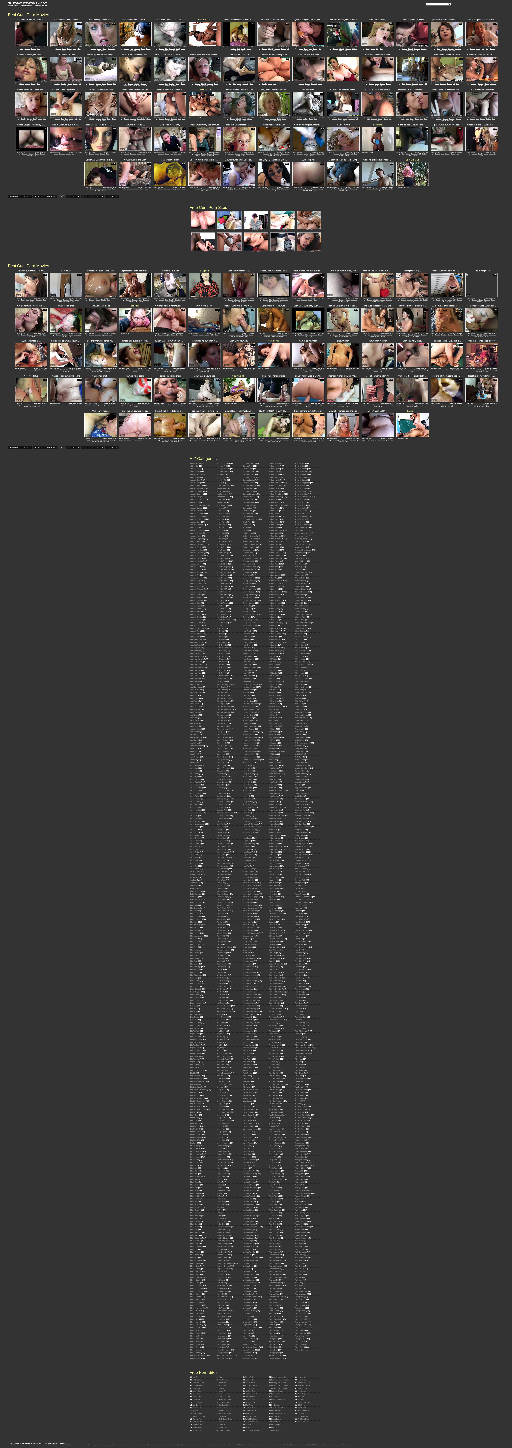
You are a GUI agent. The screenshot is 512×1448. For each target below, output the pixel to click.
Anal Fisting (194, 701)
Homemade (133, 50)
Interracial (237, 50)
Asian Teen (194, 863)
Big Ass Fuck (194, 1048)
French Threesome (223, 1350)
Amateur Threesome (197, 628)
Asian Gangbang (196, 807)
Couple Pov (221, 877)
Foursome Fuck (222, 1314)
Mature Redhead (275, 592)
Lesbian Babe (248, 1176)
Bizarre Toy (194, 1162)
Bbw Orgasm (195, 944)
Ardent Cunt (203, 252)
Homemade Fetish (249, 743)
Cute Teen (220, 972)
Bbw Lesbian (195, 930)
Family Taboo (221, 1174)
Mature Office (274, 572)
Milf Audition (273, 659)
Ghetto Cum (247, 525)
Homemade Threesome (251, 760)
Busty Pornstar (222, 667)
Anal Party (194, 718)
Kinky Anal (246, 1062)
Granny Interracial (249, 595)
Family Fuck (221, 1171)
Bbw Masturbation (196, 936)
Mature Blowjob (274, 483)
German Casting (249, 480)
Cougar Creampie (223, 852)
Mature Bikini (274, 477)
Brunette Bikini (222, 558)
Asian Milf (193, 830)
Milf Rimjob (273, 723)
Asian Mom (194, 832)
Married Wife (247, 1336)
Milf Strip (272, 740)
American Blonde (196, 656)
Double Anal (221, 1065)
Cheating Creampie (224, 701)
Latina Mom (247, 1135)
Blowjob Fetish (195, 1358)
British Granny (222, 522)
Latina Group (247, 1121)
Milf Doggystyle (274, 681)
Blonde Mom (194, 1322)
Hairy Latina (247, 662)
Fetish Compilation (223, 1246)
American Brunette (197, 659)
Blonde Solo (194, 1339)
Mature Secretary (275, 600)
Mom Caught (273, 771)
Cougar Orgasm (222, 858)
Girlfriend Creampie (250, 539)
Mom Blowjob (274, 765)
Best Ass (193, 1009)
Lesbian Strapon (249, 1286)
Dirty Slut (220, 1048)
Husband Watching (250, 874)
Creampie (245, 84)
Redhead (141, 370)
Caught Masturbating (224, 684)
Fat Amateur (221, 1176)
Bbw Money (194, 942)
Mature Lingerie (275, 556)
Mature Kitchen (274, 547)
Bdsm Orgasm (195, 983)
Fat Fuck (220, 1196)
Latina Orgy (247, 1140)
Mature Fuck (273, 528)
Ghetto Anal (247, 522)
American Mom (195, 673)
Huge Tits (246, 863)
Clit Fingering (221, 793)
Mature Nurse (274, 567)
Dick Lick (220, 1014)
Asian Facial (194, 796)
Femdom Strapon (223, 1244)
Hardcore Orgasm (249, 712)
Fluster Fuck (256, 252)
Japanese (306, 50)
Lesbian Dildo (248, 1193)
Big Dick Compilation (197, 1101)
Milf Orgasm (273, 709)
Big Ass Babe (195, 1034)
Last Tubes (283, 252)
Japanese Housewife (250, 997)
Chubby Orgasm (222, 757)
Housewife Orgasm (250, 830)
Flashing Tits (221, 1302)
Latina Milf (246, 1132)
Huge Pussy (247, 860)
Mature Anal (247, 1353)
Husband (492, 49)
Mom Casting (274, 768)
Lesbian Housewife (250, 1216)
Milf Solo (272, 729)
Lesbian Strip (247, 1288)
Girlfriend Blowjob (249, 536)
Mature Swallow (275, 631)
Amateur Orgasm (196, 578)
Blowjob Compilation (197, 1355)
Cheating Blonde (223, 695)
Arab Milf (193, 760)
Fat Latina (220, 1199)
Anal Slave (194, 726)
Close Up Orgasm (223, 816)
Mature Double (274, 508)
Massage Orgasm (249, 1344)
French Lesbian (222, 1336)
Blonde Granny (195, 1305)
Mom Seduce (274, 796)
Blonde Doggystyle (197, 1291)
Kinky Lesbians (248, 1070)
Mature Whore (274, 653)
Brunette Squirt (222, 611)
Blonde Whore (195, 1353)
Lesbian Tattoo (248, 1291)
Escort (175, 371)
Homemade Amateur (250, 732)
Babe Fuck (194, 897)
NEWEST (38, 196)
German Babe (248, 469)
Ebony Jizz (220, 1115)
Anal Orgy (193, 715)
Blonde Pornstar (196, 1328)
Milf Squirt (272, 735)
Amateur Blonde (196, 486)
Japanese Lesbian (249, 1006)
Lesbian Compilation (250, 1188)
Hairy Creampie (248, 651)
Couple (386, 119)
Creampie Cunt (222, 891)
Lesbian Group (248, 1213)
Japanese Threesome (251, 1039)
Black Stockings (196, 1238)
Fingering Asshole (223, 1260)
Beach (377, 370)
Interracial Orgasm (249, 919)
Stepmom (170, 120)
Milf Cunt (272, 679)
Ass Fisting (194, 877)
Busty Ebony (221, 651)
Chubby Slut (221, 762)
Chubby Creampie (223, 740)
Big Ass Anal (194, 1028)
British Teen (221, 539)
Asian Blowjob (195, 782)
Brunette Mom (222, 592)
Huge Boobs (247, 838)
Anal (238, 49)
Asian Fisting (195, 802)
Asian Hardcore (196, 813)
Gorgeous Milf (248, 572)
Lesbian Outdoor (249, 1244)
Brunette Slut (221, 606)
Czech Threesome (223, 1000)
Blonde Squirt (195, 1342)
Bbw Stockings (195, 967)
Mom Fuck (273, 785)
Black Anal (194, 1165)
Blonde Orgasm (196, 1325)
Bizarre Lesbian (196, 1154)
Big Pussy (193, 1123)
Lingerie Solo (248, 1322)
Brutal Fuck (221, 625)
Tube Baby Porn (256, 230)
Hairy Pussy (247, 676)
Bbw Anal (193, 905)
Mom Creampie (274, 774)
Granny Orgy (247, 606)
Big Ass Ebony (195, 1045)
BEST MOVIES (13, 6)
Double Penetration (224, 1073)
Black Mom (194, 1204)
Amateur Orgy (195, 581)
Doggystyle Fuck (223, 1059)
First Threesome (222, 1286)
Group (168, 301)
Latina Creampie (249, 1112)
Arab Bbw (193, 751)
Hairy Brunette (248, 645)
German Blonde (248, 472)
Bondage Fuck (222, 466)
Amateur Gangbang (197, 544)
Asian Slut (194, 855)
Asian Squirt (194, 860)
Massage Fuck (248, 1339)
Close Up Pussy (222, 818)
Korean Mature (248, 1098)
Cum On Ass (221, 925)
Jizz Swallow (247, 1056)
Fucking (103, 85)
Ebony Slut (220, 1137)
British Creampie (223, 516)
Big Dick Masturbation (198, 1109)
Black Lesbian (195, 1196)
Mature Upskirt (274, 651)
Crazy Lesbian (222, 886)
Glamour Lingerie (249, 547)
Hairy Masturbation (250, 667)
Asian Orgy (194, 841)
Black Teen (194, 1244)
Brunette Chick (222, 564)
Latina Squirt (247, 1154)
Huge (74, 49)
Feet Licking (221, 1224)
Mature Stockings (275, 623)
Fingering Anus (222, 1258)
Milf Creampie (274, 676)
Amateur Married (196, 564)
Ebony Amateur (222, 1084)
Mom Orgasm (274, 793)
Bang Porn (229, 252)
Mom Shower (274, 799)
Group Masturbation (250, 625)
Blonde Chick (195, 1283)
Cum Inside (221, 922)
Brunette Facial (222, 575)
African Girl (194, 466)
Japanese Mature (249, 1014)
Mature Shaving (275, 606)
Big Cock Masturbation (198, 1090)
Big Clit (192, 1073)
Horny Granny (248, 788)
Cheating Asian (222, 693)
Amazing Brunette (196, 642)
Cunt (425, 119)
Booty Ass (220, 474)
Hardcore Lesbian (249, 707)
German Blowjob (249, 474)
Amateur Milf (194, 567)
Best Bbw (193, 1011)
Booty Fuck (221, 477)
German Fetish (248, 488)
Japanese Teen (248, 1037)
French (33, 84)
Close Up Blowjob (223, 799)
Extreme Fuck (221, 1157)
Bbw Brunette (195, 911)
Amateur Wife (195, 637)
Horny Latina (247, 790)
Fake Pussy (221, 1168)
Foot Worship (221, 1308)
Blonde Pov (194, 1330)
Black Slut (193, 1227)
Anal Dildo (194, 695)
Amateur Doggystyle (197, 530)
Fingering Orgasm (223, 1266)
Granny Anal (247, 575)
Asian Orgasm (195, 838)
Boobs (136, 406)
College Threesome (224, 844)
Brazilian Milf (221, 500)
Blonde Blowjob (196, 1277)
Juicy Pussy (247, 1059)
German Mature (248, 502)
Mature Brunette (275, 486)
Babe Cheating (195, 894)
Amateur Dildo (195, 528)
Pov (454, 50)
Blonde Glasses (196, 1302)
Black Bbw (194, 1174)
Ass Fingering (195, 874)
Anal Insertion (195, 709)
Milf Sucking (273, 743)
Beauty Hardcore (196, 1003)
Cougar (287, 189)
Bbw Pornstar (195, 953)
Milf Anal (272, 656)
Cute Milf (220, 969)
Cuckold (488, 119)
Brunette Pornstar (223, 597)
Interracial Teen (248, 930)
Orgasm (481, 371)
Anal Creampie (195, 693)
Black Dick (194, 1188)
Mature (33, 49)
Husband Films (248, 869)
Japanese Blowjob (249, 972)
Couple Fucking (222, 869)
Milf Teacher (273, 749)
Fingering (451, 49)
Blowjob (270, 49)
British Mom (221, 533)
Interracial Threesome (251, 933)
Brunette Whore (222, 623)
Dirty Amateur (221, 1025)
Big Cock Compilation (198, 1081)
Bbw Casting (194, 914)
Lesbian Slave (248, 1266)
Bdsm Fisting (195, 981)
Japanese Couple (249, 978)
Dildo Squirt (221, 1023)
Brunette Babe (222, 547)
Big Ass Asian (195, 1031)
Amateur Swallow (196, 617)
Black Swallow (195, 1241)
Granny (105, 49)
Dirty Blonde (221, 1031)
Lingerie (269, 120)
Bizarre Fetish (195, 1149)
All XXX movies (282, 230)
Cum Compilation (223, 911)
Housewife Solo (248, 832)
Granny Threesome (250, 614)
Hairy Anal (246, 634)
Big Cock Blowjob (196, 1079)
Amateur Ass (194, 474)
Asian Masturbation (197, 824)
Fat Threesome (222, 1221)
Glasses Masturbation (251, 558)
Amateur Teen (195, 625)
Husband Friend (249, 872)
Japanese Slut (248, 1031)
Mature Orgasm (274, 575)
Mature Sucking (274, 628)
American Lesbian (196, 665)
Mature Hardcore (275, 539)
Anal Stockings (195, 729)
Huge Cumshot (248, 844)
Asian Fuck (194, 804)
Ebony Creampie (223, 1101)
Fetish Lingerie (222, 1255)
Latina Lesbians (248, 1126)
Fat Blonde (220, 1188)
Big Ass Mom (195, 1059)
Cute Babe (220, 958)
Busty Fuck (220, 653)
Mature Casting (274, 488)
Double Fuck (221, 1070)
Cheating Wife (222, 726)
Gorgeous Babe (248, 561)
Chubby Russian (223, 760)
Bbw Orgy (193, 947)
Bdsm (480, 405)
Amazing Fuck (195, 645)
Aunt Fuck (193, 886)
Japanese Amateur (249, 958)
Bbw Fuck (193, 922)
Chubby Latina (222, 746)
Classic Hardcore (223, 779)
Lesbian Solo (247, 1272)
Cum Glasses (221, 919)
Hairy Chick (247, 648)
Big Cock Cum (195, 1084)
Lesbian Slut (247, 1269)
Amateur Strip (195, 611)
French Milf (221, 1342)
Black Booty (194, 1179)
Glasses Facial (248, 553)
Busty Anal (220, 631)
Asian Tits (193, 866)
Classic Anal (221, 771)
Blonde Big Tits (195, 1272)
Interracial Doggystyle (251, 897)
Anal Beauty (194, 681)
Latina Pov (247, 1146)
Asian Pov (194, 846)
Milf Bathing (273, 662)
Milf (99, 50)
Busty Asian (221, 634)
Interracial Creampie (250, 888)
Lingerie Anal (247, 1319)
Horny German (248, 785)
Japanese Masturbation (251, 1011)
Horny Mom (247, 799)
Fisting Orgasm (222, 1300)
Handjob (458, 49)
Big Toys (193, 1143)
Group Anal (247, 617)
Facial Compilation (223, 1162)
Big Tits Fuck (194, 1132)
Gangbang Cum (222, 1358)
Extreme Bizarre (222, 1154)
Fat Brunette (221, 1190)
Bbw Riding (194, 958)
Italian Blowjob (248, 942)
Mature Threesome (276, 642)
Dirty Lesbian (221, 1039)
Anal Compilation (196, 687)
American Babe (195, 653)
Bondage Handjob (223, 469)
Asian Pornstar (195, 844)
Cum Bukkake (222, 908)
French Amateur (222, 1316)
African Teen (194, 469)
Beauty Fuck (194, 1000)
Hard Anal (246, 693)
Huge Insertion (248, 855)
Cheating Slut (221, 723)
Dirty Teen (220, 1051)
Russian (479, 301)
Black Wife (194, 1258)
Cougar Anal (221, 846)
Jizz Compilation (249, 1048)
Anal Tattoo (194, 735)
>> (116, 196)
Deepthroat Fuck (223, 1009)
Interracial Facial (249, 900)
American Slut (195, 676)
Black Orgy (194, 1213)
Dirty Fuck (220, 1037)
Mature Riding (274, 595)
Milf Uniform (273, 757)
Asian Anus (194, 771)
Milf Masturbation (275, 707)
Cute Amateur (221, 955)
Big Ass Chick (195, 1042)
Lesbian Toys (247, 1302)
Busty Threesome (223, 676)
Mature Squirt (274, 620)
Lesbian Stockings (249, 1283)
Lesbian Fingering (249, 1204)
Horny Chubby (248, 776)
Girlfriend (337, 336)
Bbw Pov (193, 955)
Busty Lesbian (222, 659)
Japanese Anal (248, 961)
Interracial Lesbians (250, 911)
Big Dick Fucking (196, 1107)
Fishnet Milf (221, 1294)
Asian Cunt (194, 790)
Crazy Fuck (221, 883)
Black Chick (194, 1182)
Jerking (34, 406)
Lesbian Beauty (248, 1179)
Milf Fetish (272, 690)
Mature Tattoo (274, 637)
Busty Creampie (222, 648)
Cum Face (220, 916)
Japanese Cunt (248, 983)
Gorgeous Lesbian (249, 569)
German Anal (247, 466)
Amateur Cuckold (196, 516)
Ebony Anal (221, 1087)
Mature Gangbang (275, 530)
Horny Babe (247, 762)
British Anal (221, 508)
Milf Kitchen (273, 704)
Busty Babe (221, 637)
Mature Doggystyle (276, 505)
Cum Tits (220, 944)
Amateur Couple (196, 511)
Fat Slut (219, 1216)
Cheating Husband (223, 712)
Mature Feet (273, 514)
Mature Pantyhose (275, 581)
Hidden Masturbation (250, 726)
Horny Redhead (248, 807)
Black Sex (193, 1224)
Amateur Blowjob (196, 488)
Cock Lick (220, 821)
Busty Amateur (222, 628)
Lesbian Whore (248, 1308)
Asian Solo (194, 858)
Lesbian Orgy (248, 1241)
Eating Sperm (221, 1081)
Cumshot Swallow (223, 950)
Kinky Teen (247, 1076)
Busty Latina (221, 656)
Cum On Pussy (222, 933)
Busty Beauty (221, 639)
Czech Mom (221, 995)
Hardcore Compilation (251, 704)
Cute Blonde (221, 961)
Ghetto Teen (247, 528)
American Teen (195, 679)
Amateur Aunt (195, 477)
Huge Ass (246, 835)
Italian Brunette (248, 944)
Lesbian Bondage (249, 1182)
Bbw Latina (194, 928)
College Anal (221, 830)
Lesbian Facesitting (250, 1196)
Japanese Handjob (250, 992)
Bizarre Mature (195, 1157)
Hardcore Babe (248, 701)
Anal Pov (193, 723)
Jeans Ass (246, 1042)
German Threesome (250, 519)
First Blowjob (221, 1274)
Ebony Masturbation (224, 1121)
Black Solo (194, 1230)
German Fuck (248, 491)
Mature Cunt (273, 500)
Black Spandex (195, 1232)
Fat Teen (220, 1218)
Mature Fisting (274, 522)
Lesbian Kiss (247, 1218)
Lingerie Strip (248, 1325)
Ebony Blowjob (222, 1095)
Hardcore (443, 84)
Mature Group (274, 533)
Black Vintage (195, 1252)
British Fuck (221, 519)
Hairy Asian (247, 637)
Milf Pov (272, 721)
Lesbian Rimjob (248, 1260)
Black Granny (195, 1193)
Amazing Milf (195, 648)
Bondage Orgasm (223, 472)
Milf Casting (273, 673)
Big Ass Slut (194, 1062)
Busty (306, 49)
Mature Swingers (275, 634)
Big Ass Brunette (196, 1039)
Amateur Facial (195, 536)
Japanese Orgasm (249, 1023)
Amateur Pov (195, 586)
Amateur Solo (195, 603)
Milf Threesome (274, 751)
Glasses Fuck (248, 556)
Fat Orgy (220, 1213)
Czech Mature (222, 989)
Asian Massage (195, 821)
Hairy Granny (247, 656)
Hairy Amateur (248, 631)
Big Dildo (193, 1112)
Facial (64, 49)
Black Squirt (194, 1235)
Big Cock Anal (195, 1076)
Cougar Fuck (221, 855)
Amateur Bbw (195, 483)
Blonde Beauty (195, 1269)
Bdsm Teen (194, 986)
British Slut (220, 536)
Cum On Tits (221, 936)
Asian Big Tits (195, 779)
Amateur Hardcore (197, 553)
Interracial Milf (248, 914)
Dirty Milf (220, 1042)
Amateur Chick (195, 502)
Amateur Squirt (195, 606)
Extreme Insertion (223, 1160)
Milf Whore (273, 760)
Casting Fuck (221, 681)
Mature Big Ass (274, 469)
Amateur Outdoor (196, 583)
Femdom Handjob (223, 1232)
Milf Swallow (273, 746)
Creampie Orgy (222, 897)
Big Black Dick (195, 1067)
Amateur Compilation (198, 505)
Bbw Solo (193, 961)
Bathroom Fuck (195, 902)
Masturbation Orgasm (250, 1347)
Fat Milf (219, 1207)
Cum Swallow (222, 942)
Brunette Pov (221, 600)
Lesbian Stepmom (249, 1280)
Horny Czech (247, 782)
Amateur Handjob (196, 550)
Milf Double (273, 684)
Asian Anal (194, 768)
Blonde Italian (195, 1311)
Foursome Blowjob (223, 1311)
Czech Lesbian (222, 986)
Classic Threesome (224, 790)
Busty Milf (220, 662)
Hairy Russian (248, 679)
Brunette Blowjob (223, 561)
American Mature (196, 667)
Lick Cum (246, 1314)
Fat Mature (220, 1204)
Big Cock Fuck (195, 1087)
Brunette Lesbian (223, 586)
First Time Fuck (222, 1291)
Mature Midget (274, 561)
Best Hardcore (195, 1023)
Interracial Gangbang (250, 905)
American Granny (196, 662)
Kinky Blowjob (248, 1065)
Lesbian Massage (249, 1224)
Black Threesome (196, 1246)
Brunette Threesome (224, 620)
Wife (140, 50)
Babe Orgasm (195, 900)
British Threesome (223, 542)
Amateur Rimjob (196, 595)
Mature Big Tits (274, 474)
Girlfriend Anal (248, 533)
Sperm (69, 50)
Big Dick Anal (195, 1095)
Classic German (222, 776)
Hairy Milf (246, 673)
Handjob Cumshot (249, 687)
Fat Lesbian (221, 1202)
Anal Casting (195, 684)
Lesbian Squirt (248, 1277)
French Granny (222, 1333)
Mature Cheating (275, 491)
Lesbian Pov (247, 1255)
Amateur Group (195, 547)
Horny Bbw (247, 765)
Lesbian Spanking (249, 1274)
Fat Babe (220, 1185)
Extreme (235, 120)
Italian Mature (248, 950)
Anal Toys (193, 740)
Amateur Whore (196, 634)
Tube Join (309, 230)
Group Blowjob (248, 620)
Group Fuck (247, 623)
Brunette (417, 49)
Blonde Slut (194, 1336)
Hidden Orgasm (248, 729)
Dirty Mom (220, 1045)
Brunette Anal (221, 544)
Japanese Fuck (248, 989)
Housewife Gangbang (251, 824)
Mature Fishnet (274, 519)
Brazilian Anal (222, 488)
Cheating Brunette (223, 698)
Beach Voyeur (195, 992)
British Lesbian (222, 525)
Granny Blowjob (248, 578)
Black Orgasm (195, 1210)
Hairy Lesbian (248, 665)
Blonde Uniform (196, 1350)
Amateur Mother (196, 572)
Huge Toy (246, 866)
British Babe (221, 511)
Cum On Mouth (222, 930)
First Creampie (222, 1277)
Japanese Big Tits (249, 969)
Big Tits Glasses (196, 1135)
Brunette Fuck (222, 578)
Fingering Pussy (222, 1269)
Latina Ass (246, 1107)
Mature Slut (273, 611)
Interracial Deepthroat (251, 894)
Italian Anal (247, 939)
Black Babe (194, 1171)
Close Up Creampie (224, 802)
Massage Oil (247, 1342)
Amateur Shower (196, 597)
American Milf (195, 670)
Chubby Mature (222, 751)
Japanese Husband (250, 1000)
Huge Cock (247, 841)
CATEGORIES (14, 196)
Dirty (278, 189)
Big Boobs (66, 120)
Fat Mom (220, 1210)
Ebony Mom (221, 1129)
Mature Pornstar (275, 586)
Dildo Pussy (221, 1020)
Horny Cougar (248, 779)
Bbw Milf (193, 939)
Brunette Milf (221, 589)
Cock (33, 120)
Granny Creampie (249, 581)
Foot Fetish (221, 1305)
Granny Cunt (247, 583)
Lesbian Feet (247, 1199)
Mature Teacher (274, 639)
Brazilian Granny (223, 494)
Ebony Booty (221, 1098)
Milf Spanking (274, 732)
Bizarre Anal (194, 1146)
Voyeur (341, 50)
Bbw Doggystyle (196, 919)
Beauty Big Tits (195, 997)
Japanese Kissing (249, 1003)
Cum (38, 49)
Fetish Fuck (221, 1249)
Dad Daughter (222, 1003)
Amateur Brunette (196, 491)
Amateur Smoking (196, 600)
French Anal (221, 1319)
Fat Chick (220, 1193)
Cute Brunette (222, 964)
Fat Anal (219, 1179)
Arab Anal (193, 749)
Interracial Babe (248, 880)
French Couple (222, 1328)
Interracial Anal (248, 877)
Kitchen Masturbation (250, 1090)
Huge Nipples (248, 858)
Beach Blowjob (195, 989)
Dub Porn (202, 230)
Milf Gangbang (274, 695)
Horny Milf (246, 796)
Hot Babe (246, 816)
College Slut (221, 838)
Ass (421, 119)
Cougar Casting (222, 849)
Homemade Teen (249, 757)
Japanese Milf (248, 1017)
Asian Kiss (194, 816)
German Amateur (249, 463)
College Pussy (222, 835)
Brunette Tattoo (222, 614)
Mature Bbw (273, 463)
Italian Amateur (248, 936)
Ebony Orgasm (222, 1132)
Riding (217, 440)
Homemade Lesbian (250, 749)
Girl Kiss (246, 530)
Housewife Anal (248, 818)
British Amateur (222, 505)
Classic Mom (221, 785)
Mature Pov (273, 589)
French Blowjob (222, 1325)
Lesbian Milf (247, 1230)
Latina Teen (247, 1157)
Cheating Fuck (222, 704)
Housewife (111, 49)
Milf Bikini (272, 667)
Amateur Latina (195, 558)
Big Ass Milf (194, 1056)
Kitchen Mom (247, 1093)
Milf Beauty (273, 665)
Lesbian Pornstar (249, 1252)
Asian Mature (195, 827)
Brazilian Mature (222, 497)
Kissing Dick (247, 1084)
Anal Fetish (194, 698)
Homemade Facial (249, 740)
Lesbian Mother (248, 1235)
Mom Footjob (274, 782)
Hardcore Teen (248, 721)
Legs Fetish (247, 1162)
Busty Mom (221, 665)
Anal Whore (194, 743)
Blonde (243, 49)
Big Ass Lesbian (196, 1053)
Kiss (311, 371)
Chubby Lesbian (223, 749)
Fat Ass (219, 1182)
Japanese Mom (248, 1020)
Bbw (132, 49)
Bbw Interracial (195, 925)
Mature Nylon (274, 569)
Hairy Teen (247, 681)
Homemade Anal (249, 735)
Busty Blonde (221, 642)
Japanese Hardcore (250, 995)
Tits (320, 49)
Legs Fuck (246, 1165)
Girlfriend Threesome (250, 544)
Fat (390, 119)
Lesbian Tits (247, 1300)
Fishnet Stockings (223, 1297)
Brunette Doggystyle (224, 572)
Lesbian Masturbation (251, 1227)
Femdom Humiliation (224, 1235)
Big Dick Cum (195, 1104)
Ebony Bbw (221, 1093)
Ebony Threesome (223, 1143)
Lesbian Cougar (249, 1190)
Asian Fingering (196, 799)
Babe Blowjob (195, 891)
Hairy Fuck (247, 653)
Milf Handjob (273, 698)
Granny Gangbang (249, 589)
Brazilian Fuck (222, 491)
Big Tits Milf (194, 1140)
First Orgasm (221, 1283)
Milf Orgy (272, 712)
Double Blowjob (222, 1067)
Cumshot (27, 49)
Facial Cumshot (222, 1165)
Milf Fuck (272, 693)
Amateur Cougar (196, 508)
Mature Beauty (274, 466)
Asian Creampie (196, 788)
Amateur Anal (195, 472)
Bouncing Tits (221, 480)
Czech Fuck (221, 983)
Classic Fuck (221, 774)
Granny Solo (247, 609)
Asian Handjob (195, 810)
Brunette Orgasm (223, 595)
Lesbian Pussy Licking (251, 1258)
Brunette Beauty (222, 553)
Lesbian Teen (248, 1294)
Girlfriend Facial (248, 542)
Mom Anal (272, 762)
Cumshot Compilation (224, 947)
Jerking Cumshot (249, 1045)
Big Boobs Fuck (196, 1070)
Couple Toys (221, 880)
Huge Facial (247, 852)
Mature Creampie (275, 497)
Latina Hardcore (249, 1123)
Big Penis (193, 1121)
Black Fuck (194, 1190)
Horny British (247, 771)
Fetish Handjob (222, 1252)
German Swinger (249, 514)
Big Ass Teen (195, 1065)
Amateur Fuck (195, 542)
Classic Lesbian (222, 782)
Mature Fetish (274, 516)
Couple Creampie (223, 866)
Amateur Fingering (197, 539)
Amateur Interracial (197, 556)
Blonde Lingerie (196, 1316)
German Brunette (249, 477)
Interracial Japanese (250, 908)
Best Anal (193, 1006)
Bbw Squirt (194, 964)
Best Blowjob (195, 1014)
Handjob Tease (248, 690)
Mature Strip (273, 625)
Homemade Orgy (249, 754)
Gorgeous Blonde (249, 564)
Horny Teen (247, 810)
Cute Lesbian (221, 967)
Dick (207, 190)
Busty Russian (222, 670)
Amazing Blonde (196, 639)
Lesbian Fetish (248, 1202)
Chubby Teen (221, 765)
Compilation (166, 50)
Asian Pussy (194, 849)
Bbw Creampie (195, 916)
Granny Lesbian (248, 597)
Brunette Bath (221, 550)
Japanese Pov (248, 1028)
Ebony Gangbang (223, 1109)
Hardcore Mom (248, 709)
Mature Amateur (248, 1350)
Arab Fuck (194, 754)
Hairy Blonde (247, 642)
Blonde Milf (194, 1319)
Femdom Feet (222, 1230)
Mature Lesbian (274, 553)
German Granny (248, 497)
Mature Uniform (274, 648)
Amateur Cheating (196, 500)
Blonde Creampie (196, 1288)
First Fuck (220, 1280)
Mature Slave (274, 609)
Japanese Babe (248, 967)
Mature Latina (274, 550)
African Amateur (196, 463)
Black (211, 85)
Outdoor (459, 300)
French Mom (221, 1344)
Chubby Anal (221, 732)
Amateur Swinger (196, 620)
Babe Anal (194, 888)
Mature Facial (274, 511)
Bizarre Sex (194, 1160)
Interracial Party (248, 925)
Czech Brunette (222, 981)
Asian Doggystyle (196, 793)
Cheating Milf (221, 718)
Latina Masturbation (250, 1129)
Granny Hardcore (249, 592)
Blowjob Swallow (223, 463)
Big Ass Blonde (195, 1037)
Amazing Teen (195, 651)
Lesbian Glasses (249, 1210)
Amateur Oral (195, 575)
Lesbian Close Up (249, 1185)
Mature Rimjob (274, 597)
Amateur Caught (196, 497)
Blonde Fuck (194, 1300)
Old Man (383, 336)
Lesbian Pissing (248, 1246)
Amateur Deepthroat (197, 525)
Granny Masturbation (250, 600)
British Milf (220, 530)
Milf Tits (272, 754)
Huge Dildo (247, 846)
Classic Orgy (221, 788)
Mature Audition (248, 1358)
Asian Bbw (194, 776)
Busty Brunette (222, 645)
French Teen (221, 1347)
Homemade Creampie (251, 737)
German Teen (248, 516)
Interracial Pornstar (250, 928)
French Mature (222, 1339)
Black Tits (193, 1249)
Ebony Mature (222, 1123)
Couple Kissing (222, 872)
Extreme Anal (221, 1151)
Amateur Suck (195, 614)
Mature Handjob (275, 536)
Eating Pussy (221, 1079)
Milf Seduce (273, 726)
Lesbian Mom (248, 1232)
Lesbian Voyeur (248, 1305)
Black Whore (194, 1255)
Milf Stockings (274, 737)
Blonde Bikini (195, 1274)
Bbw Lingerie (195, 933)
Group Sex (247, 628)
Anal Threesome (196, 737)
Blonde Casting (195, 1280)
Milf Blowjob (273, 670)
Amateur (93, 49)
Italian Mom (247, 955)
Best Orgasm (195, 1025)
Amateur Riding (196, 592)
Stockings (493, 370)
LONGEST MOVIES (40, 6)
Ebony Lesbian (222, 1118)
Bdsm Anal (194, 978)
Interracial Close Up (250, 886)
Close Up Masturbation (225, 813)
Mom (79, 49)
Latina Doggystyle (249, 1115)
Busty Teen (221, 673)
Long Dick (246, 1330)
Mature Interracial (275, 542)
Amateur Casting (196, 494)
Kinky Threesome (249, 1079)
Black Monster (195, 1207)
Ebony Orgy (221, 1135)
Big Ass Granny (195, 1051)
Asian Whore (195, 869)
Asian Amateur (195, 765)
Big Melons (194, 1115)
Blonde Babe (195, 1266)
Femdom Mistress (223, 1238)
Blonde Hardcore (196, 1308)
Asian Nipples (195, 835)
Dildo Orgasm (222, 1017)
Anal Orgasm (195, 712)
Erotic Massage (222, 1146)
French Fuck (221, 1330)
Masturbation (127, 85)
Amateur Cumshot (196, 519)
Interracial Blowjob (249, 883)
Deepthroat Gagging (224, 1011)
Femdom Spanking (223, 1241)
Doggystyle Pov (222, 1062)
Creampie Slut (222, 900)
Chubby (279, 155)
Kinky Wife (246, 1081)
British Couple (222, 514)
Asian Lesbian (195, 818)
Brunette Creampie (223, 569)
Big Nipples (194, 1118)
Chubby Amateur (223, 729)
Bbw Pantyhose (196, 950)
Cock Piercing (222, 824)
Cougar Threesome (224, 863)
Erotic (72, 301)
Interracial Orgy (248, 922)
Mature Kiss (273, 544)
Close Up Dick (222, 807)
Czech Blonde (222, 978)
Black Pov (193, 1218)
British (68, 301)
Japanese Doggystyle (251, 986)
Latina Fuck (247, 1118)
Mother (64, 50)
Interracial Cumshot (250, 891)
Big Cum (193, 1093)
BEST (26, 196)
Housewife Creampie (250, 821)
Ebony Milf (220, 1126)
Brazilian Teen (222, 502)
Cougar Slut (221, 860)
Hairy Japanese (248, 659)
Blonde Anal (194, 1263)
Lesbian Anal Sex (249, 1171)
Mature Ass (247, 1355)
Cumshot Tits (221, 953)
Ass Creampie (195, 872)
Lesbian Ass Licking (250, 1174)
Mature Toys (273, 645)
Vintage (27, 84)
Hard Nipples (247, 698)
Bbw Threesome (196, 975)
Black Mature (195, 1199)
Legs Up (246, 1168)
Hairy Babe (247, 639)
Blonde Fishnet (195, 1297)
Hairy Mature (247, 670)
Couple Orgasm (222, 874)
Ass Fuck (193, 880)
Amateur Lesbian (196, 561)
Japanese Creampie (250, 981)
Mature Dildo (273, 502)
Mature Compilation (276, 494)
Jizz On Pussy (248, 1051)
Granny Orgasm (248, 603)
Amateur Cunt (195, 522)
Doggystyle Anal (222, 1056)
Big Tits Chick (195, 1129)
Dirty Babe (220, 1028)
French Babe (221, 1322)
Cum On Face (222, 928)
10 (112, 196)
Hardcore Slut (248, 718)
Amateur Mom (195, 569)
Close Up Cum (222, 804)
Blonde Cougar (195, 1286)
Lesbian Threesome (250, 1297)
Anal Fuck (193, 704)
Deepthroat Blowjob (224, 1006)
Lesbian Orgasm (249, 1238)
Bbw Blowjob (195, 908)
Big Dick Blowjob (196, 1098)
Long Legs (247, 1333)
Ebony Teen (221, 1140)
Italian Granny (248, 947)
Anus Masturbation (197, 746)
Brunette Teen (222, 617)
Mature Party (273, 583)
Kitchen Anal (247, 1087)
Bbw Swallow (195, 969)
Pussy (251, 84)
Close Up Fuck (222, 810)
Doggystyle (106, 371)
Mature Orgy (273, 578)
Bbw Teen (193, 972)
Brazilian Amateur (223, 486)
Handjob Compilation (250, 684)
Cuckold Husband (223, 905)
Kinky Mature (247, 1073)
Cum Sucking (221, 939)
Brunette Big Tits (222, 556)
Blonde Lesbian (196, 1314)
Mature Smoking (275, 614)
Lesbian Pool (247, 1249)
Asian (21, 49)
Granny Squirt (248, 611)
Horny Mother (248, 802)
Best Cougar (194, 1017)
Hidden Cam (247, 723)
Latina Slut (247, 1149)
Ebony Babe (221, 1090)
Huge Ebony (247, 849)
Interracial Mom (248, 916)
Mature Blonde (274, 480)
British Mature (222, 528)
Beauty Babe (195, 995)
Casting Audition (222, 679)
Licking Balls (247, 1316)
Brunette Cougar (223, 567)
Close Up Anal (222, 796)
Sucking (145, 85)
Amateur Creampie (197, 514)
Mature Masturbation (276, 558)
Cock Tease (221, 827)
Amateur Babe (195, 480)
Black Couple (195, 1185)
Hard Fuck (246, 695)
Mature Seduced (275, 603)
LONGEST (51, 196)
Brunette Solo (221, 609)
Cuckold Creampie (223, 902)
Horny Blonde (248, 768)
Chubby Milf (221, 754)
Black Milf (193, 1202)
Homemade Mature (250, 751)
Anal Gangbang (196, 707)
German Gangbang (250, 494)
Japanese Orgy (248, 1025)
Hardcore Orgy (248, 715)
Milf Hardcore (274, 701)
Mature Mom (273, 564)
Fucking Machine (223, 1353)
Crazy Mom (221, 888)
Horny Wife (247, 813)
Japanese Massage (250, 1009)
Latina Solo (247, 1151)
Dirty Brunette (221, 1034)
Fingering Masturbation (225, 1263)
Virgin (31, 301)
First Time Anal (222, 1288)
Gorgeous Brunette (250, 567)
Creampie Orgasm (223, 894)
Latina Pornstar (248, 1143)
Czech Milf (220, 992)
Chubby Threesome (224, 768)
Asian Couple (195, 785)
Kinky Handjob (248, 1067)
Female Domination (224, 1227)
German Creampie (249, 486)
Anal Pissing (194, 721)
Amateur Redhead (197, 589)
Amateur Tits (194, 631)
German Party (248, 511)
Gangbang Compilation (225, 1355)
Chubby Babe (222, 735)
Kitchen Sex (247, 1095)
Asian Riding (195, 852)
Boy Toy (219, 483)
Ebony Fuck (221, 1107)
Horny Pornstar (248, 804)
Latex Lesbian (248, 1101)
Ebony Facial (221, 1104)
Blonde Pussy (195, 1333)
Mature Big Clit (274, 472)
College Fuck (221, 832)
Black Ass (193, 1168)
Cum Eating (221, 914)
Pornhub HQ (309, 252)
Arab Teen (194, 762)
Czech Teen (221, 997)
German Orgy (248, 508)
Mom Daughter (274, 779)
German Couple (248, 483)
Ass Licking (194, 883)
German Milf (247, 505)
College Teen (221, 841)
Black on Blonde (196, 1260)
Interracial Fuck (248, 902)
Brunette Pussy (222, 603)
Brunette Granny (222, 581)
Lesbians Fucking (249, 1311)
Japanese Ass (248, 964)
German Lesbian (249, 500)
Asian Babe (194, 774)
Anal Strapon (195, 732)
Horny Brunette (248, 774)
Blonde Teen (194, 1347)
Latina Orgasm (248, 1137)
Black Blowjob (195, 1176)
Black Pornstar (195, 1216)
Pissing (341, 441)
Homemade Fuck (249, 746)
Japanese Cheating (250, 975)
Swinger (64, 336)
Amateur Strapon (196, 609)
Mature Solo (273, 617)
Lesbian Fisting (248, 1207)
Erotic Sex (220, 1149)
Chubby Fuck (221, 743)
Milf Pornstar (273, 718)
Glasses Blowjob (249, 550)
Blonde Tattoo (195, 1344)
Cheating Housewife (224, 709)
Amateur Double (196, 533)
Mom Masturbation (276, 790)
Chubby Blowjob (223, 737)
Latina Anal (247, 1104)
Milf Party (272, 715)
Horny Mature (248, 793)
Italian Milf (246, 953)
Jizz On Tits (247, 1053)
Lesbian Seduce (249, 1263)
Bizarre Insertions (196, 1151)
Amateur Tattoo (195, 623)
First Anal (220, 1272)
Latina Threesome (249, 1160)
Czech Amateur (222, 975)
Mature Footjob (274, 525)
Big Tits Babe (195, 1126)
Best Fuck (193, 1020)
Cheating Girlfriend (223, 707)
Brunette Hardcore (223, 583)
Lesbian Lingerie (249, 1221)
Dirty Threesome (223, 1053)
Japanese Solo (248, 1034)
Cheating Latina (222, 715)
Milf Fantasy (273, 687)
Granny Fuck (247, 586)
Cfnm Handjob (222, 690)
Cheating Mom (222, 721)
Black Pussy (194, 1221)
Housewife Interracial (250, 827)
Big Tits (424, 154)
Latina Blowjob (248, 1109)
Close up (31, 154)
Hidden (305, 119)
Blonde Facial (195, 1294)
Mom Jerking (273, 788)
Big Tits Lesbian (196, 1137)
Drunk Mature (221, 1076)
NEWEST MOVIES (26, 6)
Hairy (310, 49)
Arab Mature (194, 757)
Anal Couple (194, 690)
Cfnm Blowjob (222, 687)
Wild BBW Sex (229, 230)
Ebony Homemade (223, 1112)
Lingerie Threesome (250, 1328)
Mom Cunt (273, 776)
